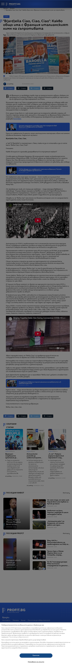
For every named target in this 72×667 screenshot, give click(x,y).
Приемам (36, 655)
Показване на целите (36, 662)
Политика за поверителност (18, 637)
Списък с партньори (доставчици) (12, 650)
